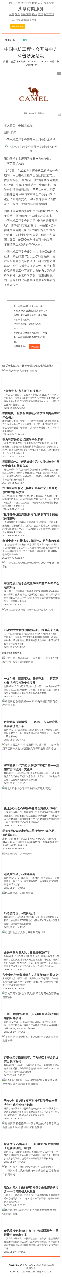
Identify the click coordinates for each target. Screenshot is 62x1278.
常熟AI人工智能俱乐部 (40, 1266)
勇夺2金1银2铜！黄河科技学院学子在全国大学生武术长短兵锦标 (30, 1102)
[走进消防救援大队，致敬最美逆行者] (24, 932)
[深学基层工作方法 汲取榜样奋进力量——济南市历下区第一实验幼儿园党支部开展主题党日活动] (31, 746)
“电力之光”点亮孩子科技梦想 (22, 391)
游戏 (40, 14)
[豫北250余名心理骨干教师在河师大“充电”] (27, 788)
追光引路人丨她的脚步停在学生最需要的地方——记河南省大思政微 (31, 1189)
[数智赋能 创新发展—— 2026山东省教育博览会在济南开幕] (31, 703)
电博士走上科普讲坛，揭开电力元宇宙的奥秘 (31, 541)
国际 (17, 2)
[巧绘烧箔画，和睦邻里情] (17, 892)
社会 (23, 2)
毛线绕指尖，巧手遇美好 (19, 874)
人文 (40, 2)
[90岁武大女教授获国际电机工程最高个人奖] (28, 609)
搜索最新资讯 (18, 26)
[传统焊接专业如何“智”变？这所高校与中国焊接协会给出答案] (31, 1212)
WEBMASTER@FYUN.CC (39, 1271)
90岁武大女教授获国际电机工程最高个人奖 (31, 630)
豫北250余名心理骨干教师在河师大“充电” (30, 808)
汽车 (46, 2)
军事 (28, 14)
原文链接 (35, 346)
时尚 (28, 2)
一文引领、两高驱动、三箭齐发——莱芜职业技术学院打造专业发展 (31, 680)
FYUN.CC (28, 1264)
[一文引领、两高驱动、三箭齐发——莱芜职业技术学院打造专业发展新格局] (31, 659)
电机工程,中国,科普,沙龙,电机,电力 (27, 365)
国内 (11, 2)
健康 (51, 2)
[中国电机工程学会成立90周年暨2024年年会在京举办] (31, 564)
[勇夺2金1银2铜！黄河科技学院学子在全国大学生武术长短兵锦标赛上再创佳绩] (31, 1082)
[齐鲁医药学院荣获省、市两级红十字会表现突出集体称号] (31, 1038)
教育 (46, 14)
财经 (23, 14)
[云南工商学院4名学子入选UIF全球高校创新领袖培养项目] (31, 995)
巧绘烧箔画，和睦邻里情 (19, 913)
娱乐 (17, 14)
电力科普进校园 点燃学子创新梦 (22, 439)
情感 (34, 2)
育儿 (51, 14)
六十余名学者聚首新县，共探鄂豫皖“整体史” (31, 975)
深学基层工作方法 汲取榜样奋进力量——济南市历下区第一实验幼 (31, 767)
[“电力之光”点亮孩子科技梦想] (19, 370)
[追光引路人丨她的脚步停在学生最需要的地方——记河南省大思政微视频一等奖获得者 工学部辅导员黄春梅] (31, 1170)
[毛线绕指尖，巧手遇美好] (17, 853)
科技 (34, 14)
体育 (11, 14)
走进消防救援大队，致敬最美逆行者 (27, 952)
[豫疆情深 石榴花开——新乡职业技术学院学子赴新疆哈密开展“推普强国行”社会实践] (31, 1125)
